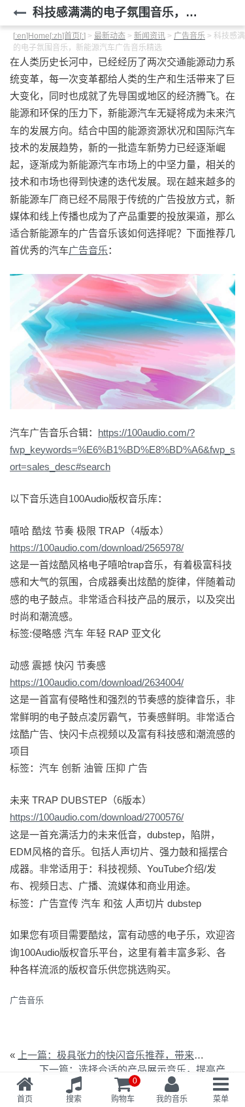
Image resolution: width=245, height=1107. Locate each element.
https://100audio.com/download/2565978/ (97, 547)
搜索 (74, 1099)
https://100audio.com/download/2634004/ (97, 682)
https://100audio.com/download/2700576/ (97, 817)
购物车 (124, 1090)
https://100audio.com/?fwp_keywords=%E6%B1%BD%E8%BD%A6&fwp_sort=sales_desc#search (122, 450)
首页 (25, 1099)
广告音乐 (88, 250)
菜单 (221, 1099)
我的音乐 (172, 1099)
